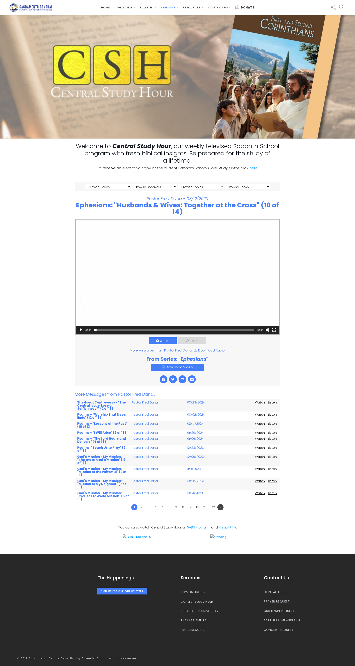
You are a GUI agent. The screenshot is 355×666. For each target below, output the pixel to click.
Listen (194, 341)
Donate (247, 7)
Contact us (218, 7)
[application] (177, 277)
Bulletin (146, 7)
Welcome (125, 7)
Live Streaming (193, 630)
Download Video (179, 367)
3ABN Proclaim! (198, 527)
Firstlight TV (227, 527)
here (253, 168)
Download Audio (211, 350)
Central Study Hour (197, 601)
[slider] (174, 330)
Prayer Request (277, 601)
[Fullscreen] (274, 330)
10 (197, 507)
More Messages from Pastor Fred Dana (161, 350)
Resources (192, 7)
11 (204, 507)
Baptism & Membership (282, 620)
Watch (164, 341)
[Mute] (267, 330)
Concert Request (279, 630)
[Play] (81, 330)
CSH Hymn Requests (280, 611)
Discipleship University (200, 611)
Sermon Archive (194, 592)
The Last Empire (193, 620)
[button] (177, 277)
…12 (213, 507)
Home (105, 7)
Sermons (168, 7)
